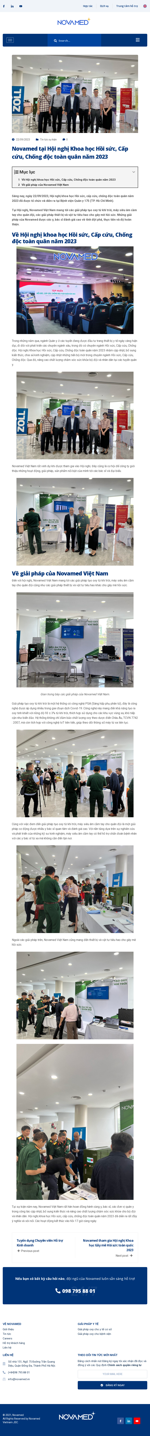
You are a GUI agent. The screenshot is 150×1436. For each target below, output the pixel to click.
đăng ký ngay (115, 1385)
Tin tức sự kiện (48, 139)
